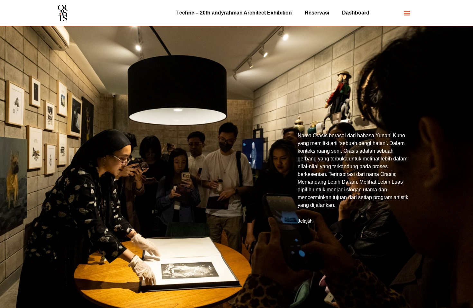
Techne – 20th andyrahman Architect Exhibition (234, 12)
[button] (407, 13)
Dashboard (355, 12)
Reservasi (317, 12)
